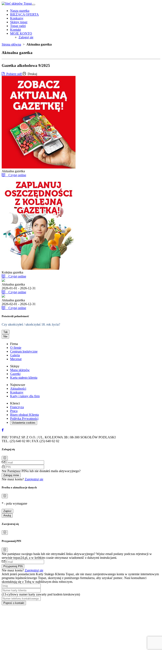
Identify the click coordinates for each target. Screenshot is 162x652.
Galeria (15, 355)
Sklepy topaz (18, 22)
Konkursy (16, 18)
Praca (14, 411)
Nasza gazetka (19, 10)
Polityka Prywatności (24, 418)
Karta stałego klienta (23, 377)
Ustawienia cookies (23, 422)
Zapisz (7, 511)
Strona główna (11, 44)
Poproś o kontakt (13, 603)
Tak (5, 332)
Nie (5, 336)
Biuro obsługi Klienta (24, 414)
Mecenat (16, 359)
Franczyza (17, 407)
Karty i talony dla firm (25, 396)
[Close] (5, 458)
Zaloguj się (26, 37)
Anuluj (7, 515)
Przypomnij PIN (13, 566)
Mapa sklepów (20, 370)
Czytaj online (15, 175)
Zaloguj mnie (11, 475)
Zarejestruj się (34, 479)
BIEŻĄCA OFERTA (24, 14)
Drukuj (32, 74)
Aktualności (18, 388)
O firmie (15, 347)
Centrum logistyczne (24, 351)
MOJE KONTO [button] (21, 33)
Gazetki (15, 374)
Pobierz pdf (14, 74)
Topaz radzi (18, 26)
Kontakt (15, 29)
